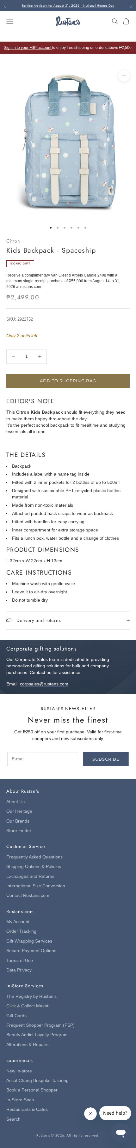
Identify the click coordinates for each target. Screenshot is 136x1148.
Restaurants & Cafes (27, 1109)
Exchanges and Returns (30, 876)
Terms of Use (19, 960)
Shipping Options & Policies (33, 866)
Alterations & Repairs (27, 1044)
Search (13, 1119)
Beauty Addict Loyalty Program (37, 1034)
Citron (13, 241)
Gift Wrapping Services (29, 941)
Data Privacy (19, 970)
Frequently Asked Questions (34, 857)
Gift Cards (16, 1015)
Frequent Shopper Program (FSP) (40, 1025)
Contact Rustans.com (27, 895)
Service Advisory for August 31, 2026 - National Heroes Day (68, 5)
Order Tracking (21, 931)
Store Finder (18, 830)
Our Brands (17, 821)
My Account (17, 921)
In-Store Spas (20, 1100)
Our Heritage (19, 811)
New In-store (19, 1071)
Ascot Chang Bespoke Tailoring (37, 1080)
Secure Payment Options (31, 950)
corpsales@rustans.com (44, 684)
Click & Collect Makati (27, 1006)
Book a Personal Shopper (32, 1090)
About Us (15, 801)
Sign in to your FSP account (28, 47)
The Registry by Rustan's (31, 996)
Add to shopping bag (68, 380)
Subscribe (105, 759)
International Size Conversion (35, 886)
